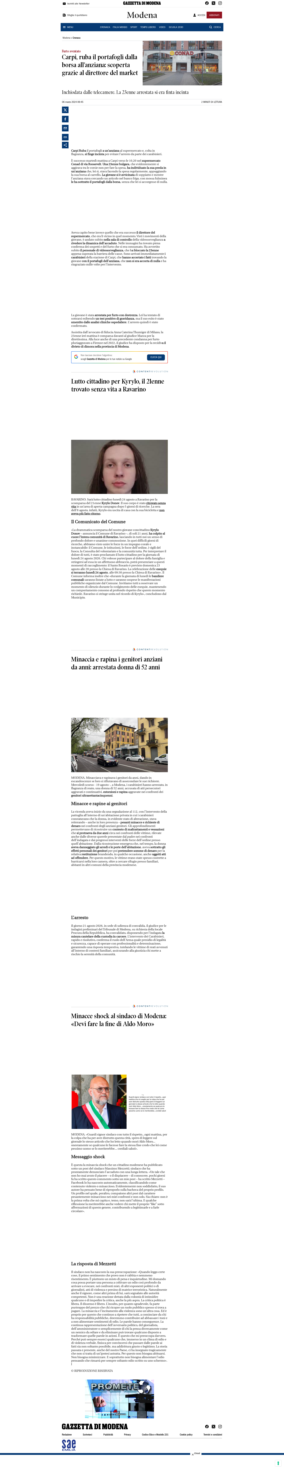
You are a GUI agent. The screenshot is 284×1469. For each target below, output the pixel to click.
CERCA (217, 27)
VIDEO (162, 27)
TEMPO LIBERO (148, 27)
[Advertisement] (95, 127)
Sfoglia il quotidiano (77, 15)
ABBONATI (214, 15)
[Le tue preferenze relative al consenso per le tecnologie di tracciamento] (278, 1463)
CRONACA (105, 27)
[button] (119, 1399)
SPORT (133, 27)
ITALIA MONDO (120, 27)
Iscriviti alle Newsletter (78, 4)
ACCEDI (201, 15)
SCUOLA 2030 (176, 27)
